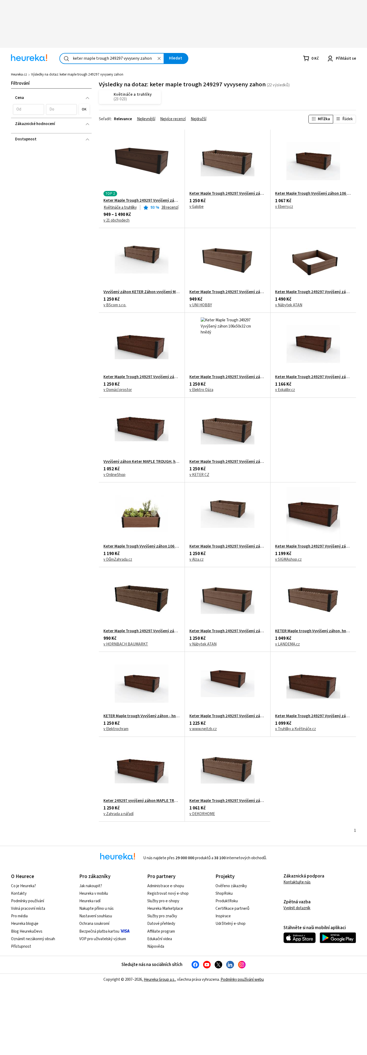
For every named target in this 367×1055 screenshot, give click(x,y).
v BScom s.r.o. (114, 305)
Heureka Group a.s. (159, 979)
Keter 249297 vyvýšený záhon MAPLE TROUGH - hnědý (141, 801)
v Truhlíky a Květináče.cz (295, 729)
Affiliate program (161, 931)
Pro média (19, 916)
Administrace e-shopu (165, 886)
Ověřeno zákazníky (231, 886)
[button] (28, 109)
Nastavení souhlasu (95, 916)
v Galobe (196, 206)
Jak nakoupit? (90, 886)
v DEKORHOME (202, 814)
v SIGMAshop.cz (288, 559)
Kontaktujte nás (297, 882)
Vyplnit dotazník (296, 908)
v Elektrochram (115, 729)
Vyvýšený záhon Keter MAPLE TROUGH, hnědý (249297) (141, 461)
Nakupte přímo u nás (96, 908)
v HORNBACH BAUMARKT (125, 644)
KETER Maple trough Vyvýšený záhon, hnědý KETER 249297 (313, 631)
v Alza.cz (196, 559)
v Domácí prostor (117, 390)
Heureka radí (89, 901)
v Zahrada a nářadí (118, 814)
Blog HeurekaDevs (26, 931)
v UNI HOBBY (200, 305)
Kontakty (19, 893)
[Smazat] (159, 58)
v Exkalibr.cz (285, 390)
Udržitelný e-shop (230, 923)
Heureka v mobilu (93, 893)
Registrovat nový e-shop (168, 893)
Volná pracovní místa (28, 908)
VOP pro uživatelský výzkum (102, 939)
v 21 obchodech (116, 220)
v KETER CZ (199, 475)
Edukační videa (159, 939)
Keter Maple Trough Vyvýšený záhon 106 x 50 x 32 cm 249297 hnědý (313, 193)
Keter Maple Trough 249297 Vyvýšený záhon (313, 292)
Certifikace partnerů (232, 908)
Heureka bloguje (24, 923)
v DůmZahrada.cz (117, 559)
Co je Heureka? (23, 886)
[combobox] (111, 58)
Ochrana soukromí (94, 923)
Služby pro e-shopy (163, 901)
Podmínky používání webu (242, 979)
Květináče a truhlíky (120, 207)
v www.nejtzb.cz (203, 729)
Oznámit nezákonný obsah (33, 939)
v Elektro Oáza (201, 390)
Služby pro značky (162, 916)
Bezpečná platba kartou (99, 931)
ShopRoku (224, 893)
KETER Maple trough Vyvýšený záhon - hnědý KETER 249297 (141, 716)
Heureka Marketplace (165, 908)
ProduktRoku (226, 901)
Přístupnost (21, 946)
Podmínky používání (27, 901)
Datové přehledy (161, 923)
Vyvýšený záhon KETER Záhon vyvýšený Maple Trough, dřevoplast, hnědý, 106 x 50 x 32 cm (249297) (141, 292)
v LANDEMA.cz (287, 644)
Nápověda (155, 946)
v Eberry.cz (284, 206)
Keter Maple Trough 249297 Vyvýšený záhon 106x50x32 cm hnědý (141, 200)
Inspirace (223, 916)
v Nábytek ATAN (288, 305)
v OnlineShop (114, 475)
